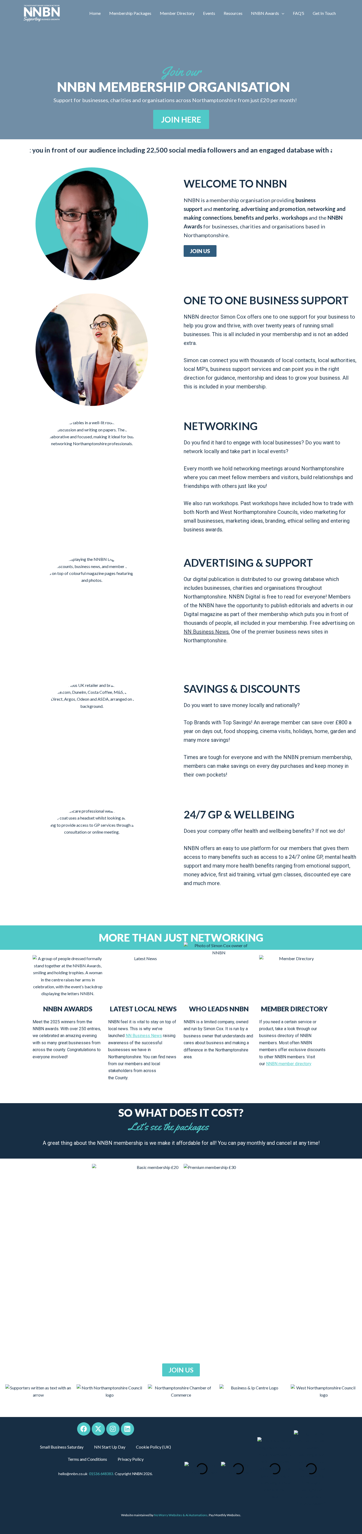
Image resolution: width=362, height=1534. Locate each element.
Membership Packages (130, 13)
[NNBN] (42, 12)
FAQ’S (298, 13)
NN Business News (144, 1035)
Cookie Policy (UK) (153, 1446)
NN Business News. (207, 632)
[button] (281, 13)
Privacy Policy (131, 1459)
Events (209, 13)
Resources (233, 13)
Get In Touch (324, 13)
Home (95, 13)
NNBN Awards (265, 13)
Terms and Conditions (87, 1459)
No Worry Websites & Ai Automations (181, 1515)
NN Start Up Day (109, 1446)
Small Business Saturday (61, 1446)
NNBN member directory (288, 1063)
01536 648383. (101, 1473)
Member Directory (177, 13)
